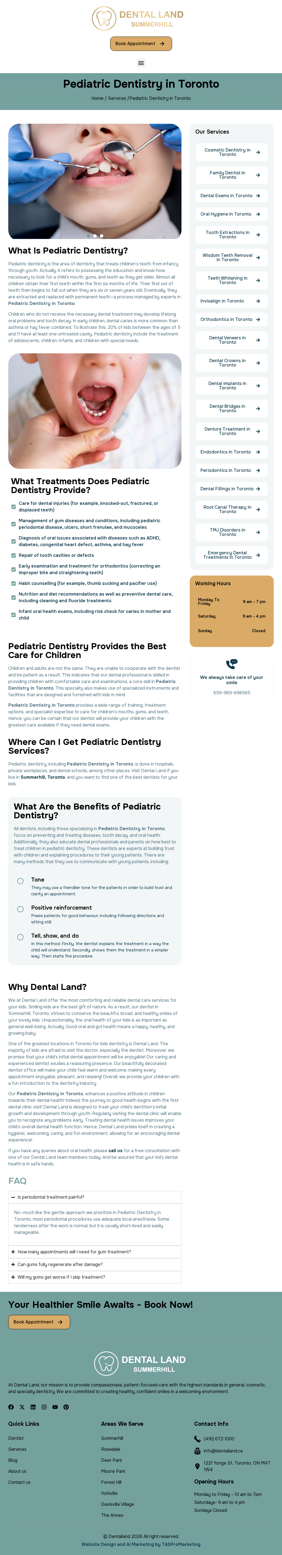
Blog (12, 1460)
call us (116, 1151)
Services (117, 98)
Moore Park (113, 1471)
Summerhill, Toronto (43, 777)
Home (97, 98)
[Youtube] (55, 1407)
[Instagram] (44, 1407)
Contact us (19, 1482)
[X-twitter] (22, 1407)
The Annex (112, 1515)
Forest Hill (111, 1482)
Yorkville (109, 1493)
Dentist (16, 1438)
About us (17, 1471)
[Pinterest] (66, 1407)
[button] (141, 62)
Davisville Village (117, 1504)
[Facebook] (11, 1407)
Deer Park (111, 1460)
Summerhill (112, 1438)
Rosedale (110, 1449)
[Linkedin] (33, 1407)
